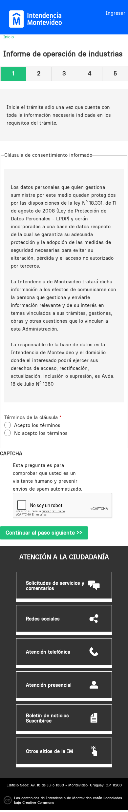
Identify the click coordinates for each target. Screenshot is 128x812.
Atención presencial (49, 685)
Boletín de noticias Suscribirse (47, 718)
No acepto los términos (41, 433)
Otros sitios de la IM (49, 751)
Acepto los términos (37, 425)
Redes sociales (43, 618)
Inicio (8, 36)
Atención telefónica (48, 652)
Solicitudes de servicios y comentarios (55, 585)
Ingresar (115, 13)
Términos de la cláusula (32, 417)
